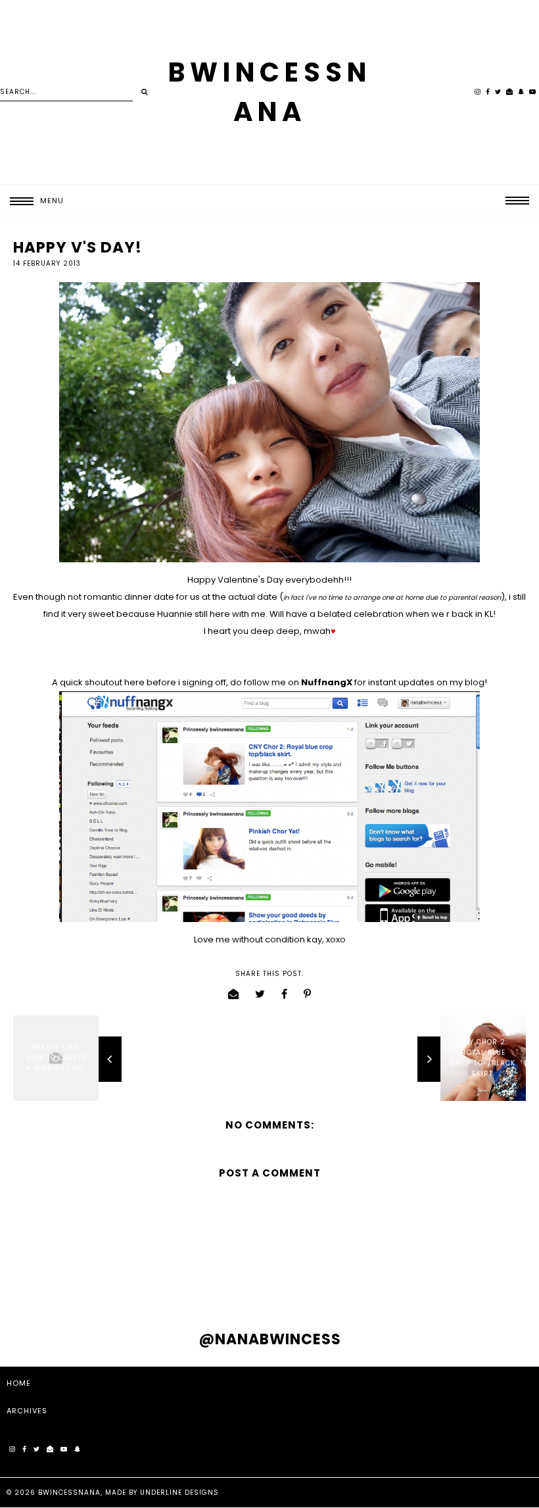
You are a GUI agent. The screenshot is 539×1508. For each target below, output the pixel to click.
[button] (32, 201)
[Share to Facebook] (284, 994)
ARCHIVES (27, 1410)
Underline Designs (179, 1492)
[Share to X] (260, 994)
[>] (144, 92)
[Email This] (234, 994)
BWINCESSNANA (69, 1492)
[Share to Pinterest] (307, 994)
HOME (19, 1383)
